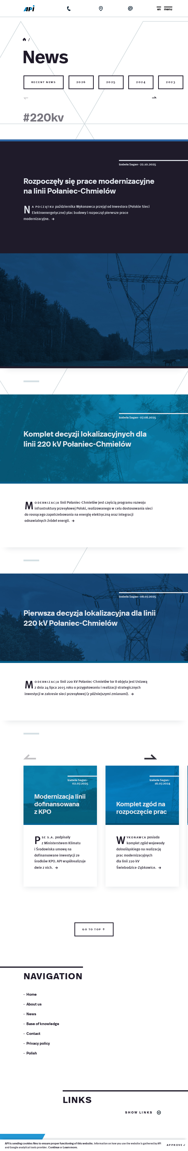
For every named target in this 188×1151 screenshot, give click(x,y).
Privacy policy (38, 1043)
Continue (53, 1147)
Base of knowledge (42, 1023)
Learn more (70, 1147)
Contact (33, 1033)
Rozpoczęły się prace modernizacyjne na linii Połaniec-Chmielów (89, 185)
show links (139, 1112)
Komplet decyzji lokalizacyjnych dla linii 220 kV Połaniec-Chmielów (85, 438)
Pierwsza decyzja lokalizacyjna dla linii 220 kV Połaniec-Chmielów (90, 617)
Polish (31, 1053)
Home (31, 994)
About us (34, 1004)
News (31, 1013)
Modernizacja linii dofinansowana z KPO (60, 803)
